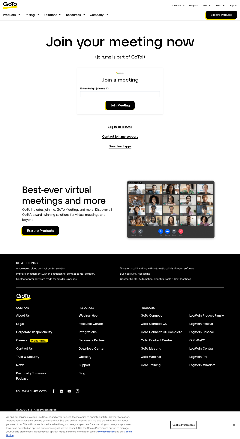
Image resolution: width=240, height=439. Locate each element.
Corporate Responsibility (34, 332)
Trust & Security (27, 356)
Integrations (88, 332)
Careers (21, 340)
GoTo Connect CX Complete (161, 332)
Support (193, 5)
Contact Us (178, 5)
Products (9, 14)
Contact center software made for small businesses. (46, 279)
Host (218, 5)
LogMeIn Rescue (201, 323)
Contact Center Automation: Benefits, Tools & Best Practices (155, 279)
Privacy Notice (106, 431)
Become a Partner (92, 340)
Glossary (85, 356)
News (20, 365)
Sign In (233, 5)
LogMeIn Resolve (201, 332)
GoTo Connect (151, 315)
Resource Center (91, 323)
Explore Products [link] (221, 14)
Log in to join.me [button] (120, 126)
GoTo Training (150, 365)
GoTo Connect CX (154, 323)
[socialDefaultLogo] (53, 391)
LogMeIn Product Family (206, 315)
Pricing (30, 14)
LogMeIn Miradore (202, 365)
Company (97, 14)
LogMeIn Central (201, 348)
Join (204, 5)
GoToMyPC (197, 340)
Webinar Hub (88, 315)
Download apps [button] (120, 146)
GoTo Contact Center (156, 340)
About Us (23, 315)
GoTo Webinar (151, 356)
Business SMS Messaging (135, 273)
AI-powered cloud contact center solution (40, 268)
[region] (120, 425)
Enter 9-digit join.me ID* (95, 88)
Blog (82, 373)
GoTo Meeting (151, 348)
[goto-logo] (120, 297)
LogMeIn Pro (198, 356)
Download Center (92, 348)
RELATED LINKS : (27, 263)
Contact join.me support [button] (120, 136)
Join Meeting (120, 105)
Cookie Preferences (183, 424)
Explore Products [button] (40, 230)
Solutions (50, 14)
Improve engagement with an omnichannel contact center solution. (55, 273)
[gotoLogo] (10, 5)
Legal (20, 323)
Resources (73, 14)
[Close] (234, 425)
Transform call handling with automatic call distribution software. (157, 268)
